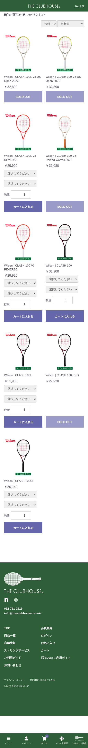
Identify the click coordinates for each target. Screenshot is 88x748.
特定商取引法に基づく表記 (42, 680)
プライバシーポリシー (14, 680)
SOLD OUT (23, 97)
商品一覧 (10, 635)
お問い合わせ (12, 665)
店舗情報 (10, 643)
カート (45, 650)
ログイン (46, 635)
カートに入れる (23, 206)
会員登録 (46, 628)
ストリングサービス (17, 650)
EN (82, 6)
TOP (7, 628)
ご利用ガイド (12, 657)
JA (76, 6)
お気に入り (48, 643)
